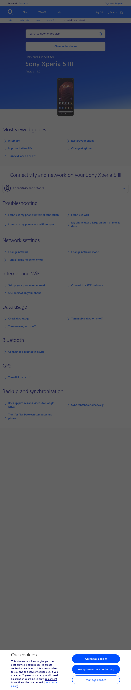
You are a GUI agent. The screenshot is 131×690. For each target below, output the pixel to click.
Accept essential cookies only (96, 669)
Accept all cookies (96, 659)
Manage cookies (96, 680)
